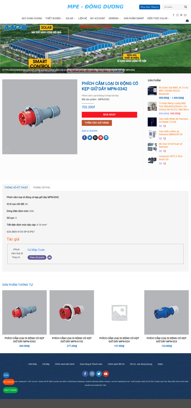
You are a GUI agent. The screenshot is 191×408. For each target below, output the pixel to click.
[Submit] (185, 7)
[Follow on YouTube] (106, 374)
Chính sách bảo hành (64, 364)
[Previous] (2, 321)
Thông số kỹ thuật (16, 187)
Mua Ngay (109, 114)
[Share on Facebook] (84, 137)
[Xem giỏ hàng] (187, 20)
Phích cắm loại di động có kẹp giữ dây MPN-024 (119, 340)
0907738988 (10, 390)
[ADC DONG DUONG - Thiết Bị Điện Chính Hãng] (95, 6)
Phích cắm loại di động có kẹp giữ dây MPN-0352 (24, 340)
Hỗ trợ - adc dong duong (141, 364)
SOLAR (69, 18)
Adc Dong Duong (32, 18)
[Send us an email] (185, 15)
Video (160, 364)
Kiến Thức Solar (157, 18)
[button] (6, 151)
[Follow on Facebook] (173, 15)
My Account (97, 18)
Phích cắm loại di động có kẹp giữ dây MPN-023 (166, 340)
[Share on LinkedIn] (106, 137)
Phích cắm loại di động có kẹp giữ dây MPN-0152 (72, 340)
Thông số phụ (41, 187)
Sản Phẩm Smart (134, 18)
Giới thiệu (32, 364)
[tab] (16, 187)
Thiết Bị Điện (52, 18)
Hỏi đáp (46, 364)
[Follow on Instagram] (177, 15)
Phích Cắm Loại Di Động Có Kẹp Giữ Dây (67, 70)
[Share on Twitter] (89, 137)
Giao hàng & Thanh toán (91, 364)
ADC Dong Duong (39, 70)
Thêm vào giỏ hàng (97, 123)
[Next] (188, 321)
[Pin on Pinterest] (100, 137)
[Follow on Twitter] (181, 15)
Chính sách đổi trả (116, 364)
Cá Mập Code (36, 250)
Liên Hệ (82, 18)
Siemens (113, 18)
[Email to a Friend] (95, 137)
